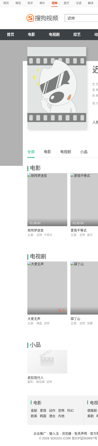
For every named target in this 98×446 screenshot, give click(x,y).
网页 (6, 3)
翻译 (90, 3)
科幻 (70, 410)
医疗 (66, 3)
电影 (31, 34)
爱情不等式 (79, 230)
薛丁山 (75, 318)
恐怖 (61, 410)
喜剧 (34, 410)
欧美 (34, 416)
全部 (31, 152)
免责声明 (80, 433)
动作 (52, 410)
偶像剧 (92, 410)
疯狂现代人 (36, 377)
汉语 (78, 3)
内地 (61, 416)
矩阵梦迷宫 (36, 230)
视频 (54, 3)
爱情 (43, 410)
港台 (52, 416)
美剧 (90, 416)
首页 (10, 34)
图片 (42, 3)
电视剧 (54, 34)
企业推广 (40, 433)
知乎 (30, 3)
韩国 (43, 416)
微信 (18, 3)
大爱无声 (34, 318)
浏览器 (66, 433)
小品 (84, 152)
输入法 (54, 433)
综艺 (77, 34)
